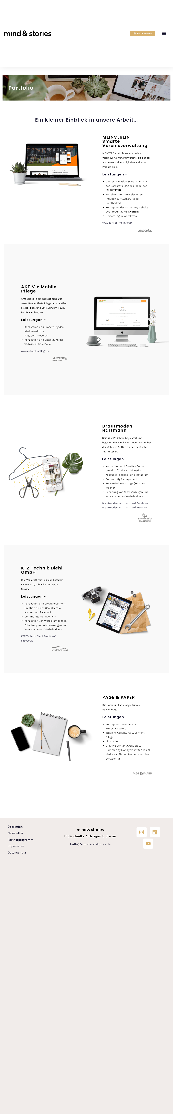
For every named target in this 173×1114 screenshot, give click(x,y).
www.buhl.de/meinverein (117, 222)
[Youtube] (148, 844)
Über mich (15, 826)
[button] (164, 33)
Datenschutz (17, 852)
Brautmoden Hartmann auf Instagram (125, 507)
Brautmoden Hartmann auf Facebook (125, 503)
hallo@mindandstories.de (90, 844)
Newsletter (15, 833)
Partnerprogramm (20, 839)
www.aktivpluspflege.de (35, 351)
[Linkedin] (155, 832)
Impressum (16, 846)
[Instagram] (142, 832)
